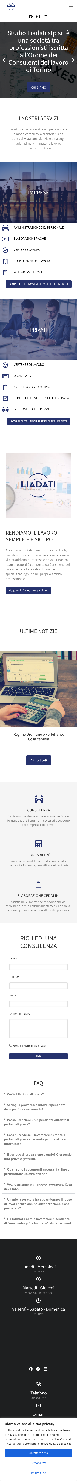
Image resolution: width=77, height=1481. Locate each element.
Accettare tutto (38, 1453)
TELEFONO (15, 976)
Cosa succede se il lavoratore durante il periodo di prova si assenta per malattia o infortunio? (35, 1139)
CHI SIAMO (38, 87)
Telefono (38, 1393)
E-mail (38, 1414)
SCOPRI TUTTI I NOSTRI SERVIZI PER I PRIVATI (38, 421)
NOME (13, 958)
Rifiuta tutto (38, 1473)
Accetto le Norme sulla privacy (29, 1045)
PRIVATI (38, 329)
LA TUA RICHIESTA (19, 1013)
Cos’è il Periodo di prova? (25, 1094)
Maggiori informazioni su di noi (28, 590)
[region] (38, 1449)
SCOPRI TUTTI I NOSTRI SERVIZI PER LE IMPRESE (39, 284)
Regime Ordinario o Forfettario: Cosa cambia (38, 736)
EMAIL (12, 995)
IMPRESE (38, 192)
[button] (71, 6)
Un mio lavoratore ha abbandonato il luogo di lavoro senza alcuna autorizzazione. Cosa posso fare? (38, 1203)
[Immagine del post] (38, 689)
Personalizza (39, 1463)
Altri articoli (38, 760)
